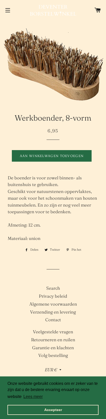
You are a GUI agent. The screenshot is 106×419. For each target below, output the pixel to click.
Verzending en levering (53, 312)
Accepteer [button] (53, 410)
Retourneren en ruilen (53, 339)
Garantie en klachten (53, 347)
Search (53, 288)
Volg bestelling (53, 355)
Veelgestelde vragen (53, 331)
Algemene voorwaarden (53, 304)
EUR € (51, 369)
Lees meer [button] (33, 396)
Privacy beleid (53, 296)
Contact (53, 319)
